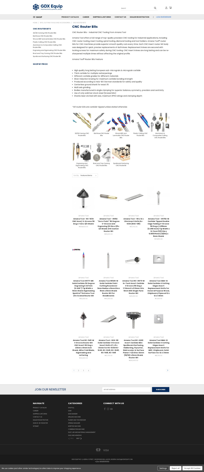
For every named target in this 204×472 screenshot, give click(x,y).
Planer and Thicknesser (77, 420)
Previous (198, 465)
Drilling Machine (74, 417)
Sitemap (36, 426)
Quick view (83, 195)
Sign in (35, 423)
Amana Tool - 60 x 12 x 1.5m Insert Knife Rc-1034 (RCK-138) (133, 221)
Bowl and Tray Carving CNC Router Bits (47, 53)
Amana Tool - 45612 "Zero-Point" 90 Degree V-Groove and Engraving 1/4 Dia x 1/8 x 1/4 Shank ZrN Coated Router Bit (109, 225)
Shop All (71, 408)
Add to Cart (134, 202)
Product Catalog (70, 17)
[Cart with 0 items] (170, 7)
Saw (69, 411)
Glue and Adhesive (75, 435)
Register (44, 423)
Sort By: (76, 175)
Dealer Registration (139, 17)
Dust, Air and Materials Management (82, 432)
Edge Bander (72, 414)
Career (86, 17)
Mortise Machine (74, 426)
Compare (82, 200)
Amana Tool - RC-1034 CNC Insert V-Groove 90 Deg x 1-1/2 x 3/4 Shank (83, 221)
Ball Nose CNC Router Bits (42, 36)
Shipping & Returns (102, 17)
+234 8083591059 (163, 17)
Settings (163, 468)
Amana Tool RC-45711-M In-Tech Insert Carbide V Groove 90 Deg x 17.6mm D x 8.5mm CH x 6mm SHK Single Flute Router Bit (133, 287)
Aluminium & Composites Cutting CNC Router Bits (47, 46)
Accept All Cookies (192, 468)
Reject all (176, 468)
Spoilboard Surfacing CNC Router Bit (47, 56)
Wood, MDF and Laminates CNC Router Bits (49, 39)
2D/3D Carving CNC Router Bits (44, 33)
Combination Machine (76, 429)
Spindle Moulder (74, 423)
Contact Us (120, 17)
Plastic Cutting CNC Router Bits (44, 42)
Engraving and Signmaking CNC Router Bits (49, 50)
